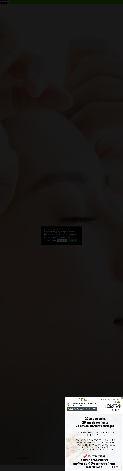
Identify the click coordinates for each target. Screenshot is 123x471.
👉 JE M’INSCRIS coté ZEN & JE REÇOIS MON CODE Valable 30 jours (82, 409)
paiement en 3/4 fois (110, 400)
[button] (122, 398)
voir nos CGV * (116, 409)
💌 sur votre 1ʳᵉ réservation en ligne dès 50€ (81, 405)
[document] (61, 235)
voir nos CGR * (116, 410)
